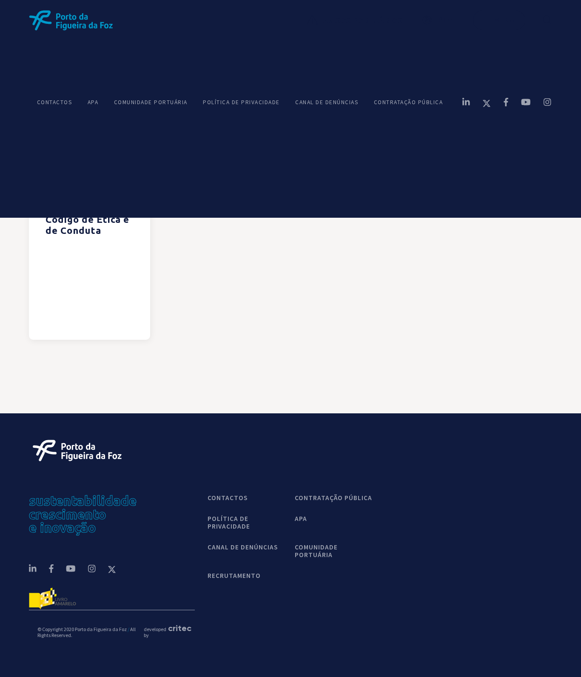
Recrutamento (234, 576)
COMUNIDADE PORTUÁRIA (151, 102)
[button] (447, 20)
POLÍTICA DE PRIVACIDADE (241, 102)
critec (177, 628)
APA (93, 102)
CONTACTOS (54, 102)
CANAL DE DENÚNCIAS (326, 102)
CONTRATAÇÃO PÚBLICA (408, 102)
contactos (228, 498)
